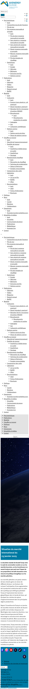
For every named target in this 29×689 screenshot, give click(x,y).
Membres (10, 204)
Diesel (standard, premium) (19, 107)
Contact (6, 230)
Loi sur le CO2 (14, 177)
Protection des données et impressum (16, 663)
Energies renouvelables (17, 168)
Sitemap (6, 661)
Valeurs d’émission (16, 166)
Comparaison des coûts (14, 171)
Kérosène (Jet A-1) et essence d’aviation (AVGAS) (19, 110)
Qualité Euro (14, 153)
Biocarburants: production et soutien (20, 119)
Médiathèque (11, 226)
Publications (8, 78)
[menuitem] (9, 237)
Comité (9, 202)
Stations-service (15, 76)
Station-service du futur (17, 133)
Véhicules (13, 69)
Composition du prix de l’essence (17, 25)
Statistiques (11, 62)
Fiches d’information (16, 191)
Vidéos (9, 84)
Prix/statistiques (9, 415)
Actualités (10, 219)
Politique (7, 195)
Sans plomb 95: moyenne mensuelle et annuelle (18, 41)
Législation (10, 173)
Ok (1, 686)
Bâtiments (13, 71)
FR (26, 15)
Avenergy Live (11, 228)
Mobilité (6, 93)
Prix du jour (10, 27)
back (8, 22)
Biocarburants (14, 113)
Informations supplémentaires (8, 688)
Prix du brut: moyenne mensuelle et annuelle (17, 37)
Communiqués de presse (14, 222)
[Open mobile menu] (1, 234)
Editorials (10, 82)
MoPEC (9, 91)
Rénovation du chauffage (18, 162)
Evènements (8, 208)
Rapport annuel (12, 89)
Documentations (12, 184)
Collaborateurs (11, 206)
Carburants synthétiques (18, 126)
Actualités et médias (10, 215)
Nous (5, 197)
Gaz (11, 124)
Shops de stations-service (18, 135)
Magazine (10, 87)
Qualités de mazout (13, 144)
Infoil (12, 188)
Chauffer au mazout (10, 137)
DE (26, 13)
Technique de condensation (18, 164)
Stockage (13, 155)
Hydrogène (13, 122)
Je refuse (4, 686)
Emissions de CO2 (16, 73)
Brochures (13, 193)
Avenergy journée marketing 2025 (17, 213)
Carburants (10, 98)
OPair (12, 182)
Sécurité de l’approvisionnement (17, 142)
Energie (12, 67)
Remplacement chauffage (15, 157)
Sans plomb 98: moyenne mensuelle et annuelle (18, 46)
